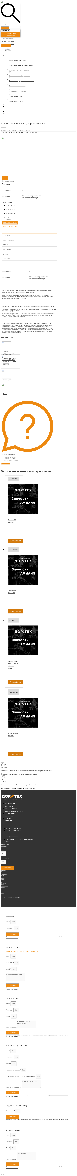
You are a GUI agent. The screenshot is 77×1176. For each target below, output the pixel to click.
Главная (3, 127)
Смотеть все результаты (11, 34)
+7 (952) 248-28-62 (8, 41)
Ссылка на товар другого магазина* (21, 1076)
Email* (8, 969)
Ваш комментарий (14, 1088)
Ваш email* (10, 1111)
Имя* (3, 850)
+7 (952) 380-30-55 (7, 38)
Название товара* (13, 1070)
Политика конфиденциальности (14, 901)
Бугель (5, 394)
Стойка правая (7, 380)
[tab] (29, 235)
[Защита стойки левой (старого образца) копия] (22, 176)
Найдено (5, 31)
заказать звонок (11, 833)
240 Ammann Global (15, 132)
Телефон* (5, 859)
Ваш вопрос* (11, 1028)
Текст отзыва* (11, 1159)
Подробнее (15, 541)
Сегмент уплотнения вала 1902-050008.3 (8, 353)
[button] (10, 223)
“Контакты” (47, 329)
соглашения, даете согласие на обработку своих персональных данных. (4, 883)
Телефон (9, 1010)
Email (8, 1148)
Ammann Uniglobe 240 (29, 132)
